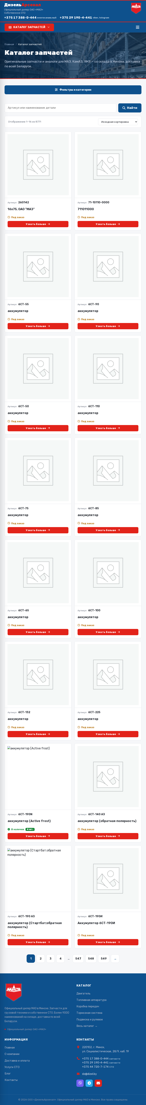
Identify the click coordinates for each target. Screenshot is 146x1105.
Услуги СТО (12, 1067)
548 (91, 958)
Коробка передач (87, 1006)
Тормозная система (89, 1013)
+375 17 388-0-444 (30, 17)
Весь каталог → (87, 1026)
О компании (12, 1054)
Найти (132, 108)
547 (78, 958)
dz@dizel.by (89, 1074)
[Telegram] (89, 1083)
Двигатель (83, 993)
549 (104, 958)
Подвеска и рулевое (89, 1019)
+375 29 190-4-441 (84, 17)
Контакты (11, 1080)
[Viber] (80, 1083)
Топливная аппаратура (91, 1000)
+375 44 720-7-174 (95, 1066)
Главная (9, 44)
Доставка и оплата (17, 1060)
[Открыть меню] (137, 27)
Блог (8, 1073)
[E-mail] (98, 1083)
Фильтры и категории (75, 89)
